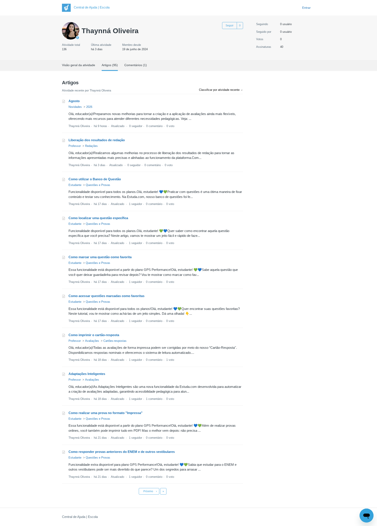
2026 (89, 106)
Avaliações (92, 340)
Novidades (75, 106)
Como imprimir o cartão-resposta (94, 335)
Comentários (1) (135, 65)
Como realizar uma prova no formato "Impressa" (105, 413)
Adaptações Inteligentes (87, 374)
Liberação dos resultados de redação (97, 140)
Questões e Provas (98, 185)
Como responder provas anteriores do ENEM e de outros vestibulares (122, 452)
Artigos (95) (110, 65)
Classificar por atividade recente (219, 89)
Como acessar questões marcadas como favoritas (106, 296)
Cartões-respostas (115, 340)
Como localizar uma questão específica (98, 218)
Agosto (74, 101)
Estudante (75, 185)
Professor (75, 146)
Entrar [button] (306, 7)
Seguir (229, 25)
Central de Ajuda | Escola (80, 517)
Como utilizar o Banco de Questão (95, 179)
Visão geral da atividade (78, 65)
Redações (91, 146)
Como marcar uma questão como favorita (100, 257)
